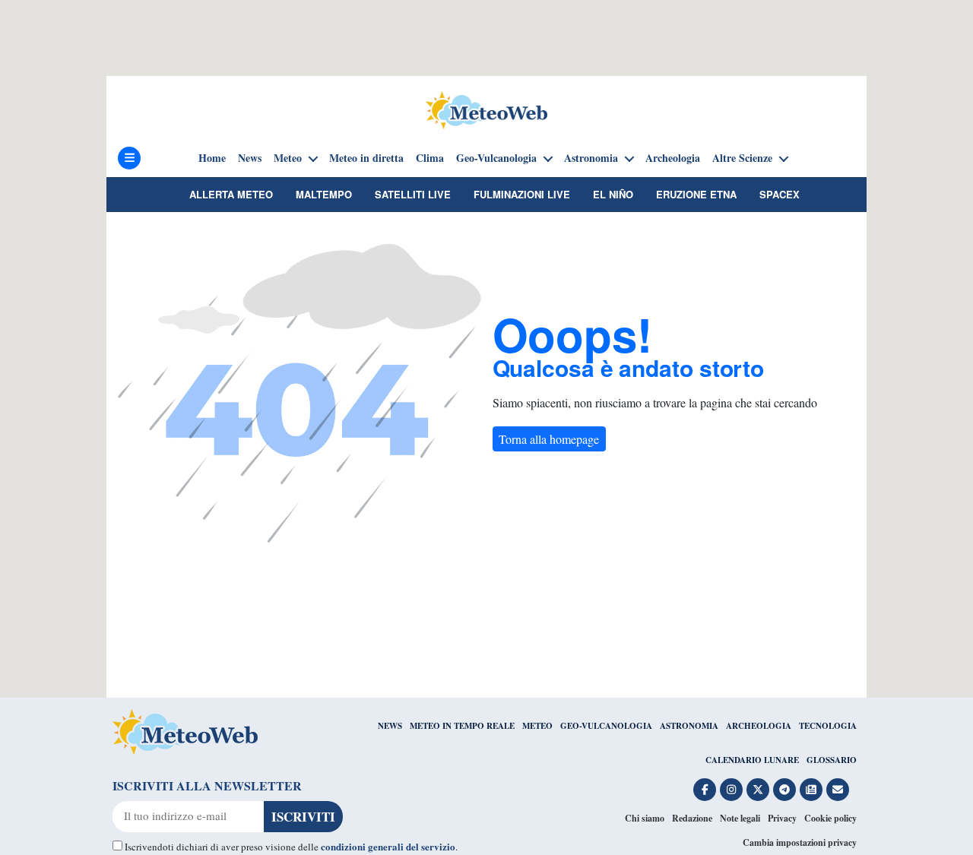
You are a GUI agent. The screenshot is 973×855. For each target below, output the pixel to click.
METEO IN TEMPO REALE (462, 726)
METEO (537, 726)
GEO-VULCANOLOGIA (606, 726)
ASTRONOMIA (689, 726)
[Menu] (129, 158)
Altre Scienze (742, 158)
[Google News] (811, 789)
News (249, 158)
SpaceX (779, 194)
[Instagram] (731, 789)
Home (212, 158)
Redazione (692, 818)
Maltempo (324, 194)
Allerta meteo (231, 194)
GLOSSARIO (832, 760)
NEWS (390, 726)
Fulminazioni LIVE (522, 194)
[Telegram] (784, 789)
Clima (430, 158)
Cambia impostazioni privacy (800, 842)
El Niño (613, 194)
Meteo (288, 158)
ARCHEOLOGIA (758, 726)
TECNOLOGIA (828, 726)
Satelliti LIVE (413, 194)
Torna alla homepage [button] (549, 439)
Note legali (740, 818)
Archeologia (672, 158)
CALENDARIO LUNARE (752, 760)
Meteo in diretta (366, 158)
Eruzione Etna (696, 194)
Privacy (782, 818)
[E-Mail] (837, 789)
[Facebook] (704, 789)
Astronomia (591, 158)
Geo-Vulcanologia (496, 158)
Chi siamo (644, 818)
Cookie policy (830, 818)
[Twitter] (757, 789)
